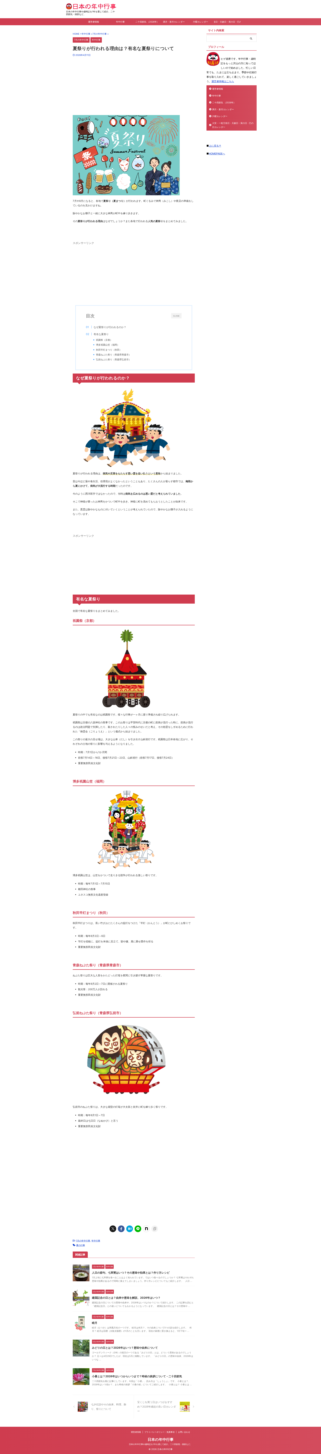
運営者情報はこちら (222, 81)
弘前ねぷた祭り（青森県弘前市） (113, 359)
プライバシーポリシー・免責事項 (159, 1432)
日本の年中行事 (161, 1439)
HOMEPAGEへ (217, 153)
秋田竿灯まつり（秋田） (109, 349)
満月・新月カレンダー (174, 21)
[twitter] (113, 1228)
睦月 (94, 1322)
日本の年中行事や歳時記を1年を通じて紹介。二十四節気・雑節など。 (160, 1444)
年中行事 (120, 21)
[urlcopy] (154, 1228)
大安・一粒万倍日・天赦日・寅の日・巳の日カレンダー (227, 21)
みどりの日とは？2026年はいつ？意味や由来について (125, 1347)
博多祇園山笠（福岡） (107, 344)
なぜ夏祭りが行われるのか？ (110, 327)
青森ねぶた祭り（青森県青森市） (113, 354)
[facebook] (121, 1228)
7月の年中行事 (83, 1240)
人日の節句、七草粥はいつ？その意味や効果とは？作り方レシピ (131, 1272)
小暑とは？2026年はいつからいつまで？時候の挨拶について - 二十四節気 (137, 1376)
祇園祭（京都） (104, 340)
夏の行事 (80, 1245)
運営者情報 (93, 21)
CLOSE (176, 316)
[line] (138, 1228)
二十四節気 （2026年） (147, 21)
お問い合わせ (184, 1432)
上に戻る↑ (215, 145)
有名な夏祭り (101, 334)
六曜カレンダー (200, 21)
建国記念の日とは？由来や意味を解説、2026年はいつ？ (126, 1297)
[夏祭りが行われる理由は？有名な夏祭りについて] (129, 1228)
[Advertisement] (134, 85)
